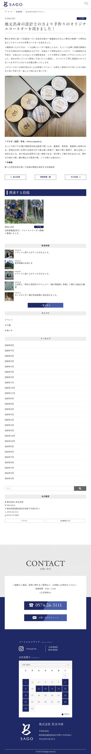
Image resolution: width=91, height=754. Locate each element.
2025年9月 (9, 398)
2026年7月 (9, 350)
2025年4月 (9, 420)
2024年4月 (9, 468)
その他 (8, 325)
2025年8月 (9, 404)
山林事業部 (53, 647)
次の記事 (74, 177)
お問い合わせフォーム (49, 617)
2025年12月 (10, 388)
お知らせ (9, 330)
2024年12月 (10, 436)
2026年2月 (9, 377)
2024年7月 (9, 457)
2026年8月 (9, 345)
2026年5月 (9, 361)
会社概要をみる (65, 520)
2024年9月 (9, 446)
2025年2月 (9, 430)
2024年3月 (9, 473)
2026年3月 (9, 372)
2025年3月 (9, 425)
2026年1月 (9, 382)
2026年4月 (9, 366)
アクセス (24, 520)
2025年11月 (10, 393)
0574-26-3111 (49, 605)
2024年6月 (9, 462)
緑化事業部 (53, 650)
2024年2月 (9, 478)
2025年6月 (9, 409)
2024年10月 (10, 441)
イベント (9, 320)
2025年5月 (9, 414)
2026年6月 (9, 356)
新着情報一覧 (45, 177)
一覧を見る (45, 305)
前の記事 (16, 177)
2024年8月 (9, 452)
